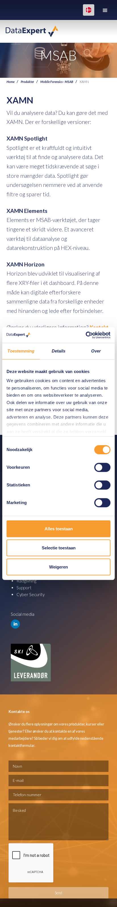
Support (24, 587)
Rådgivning (26, 580)
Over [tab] (96, 350)
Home (10, 81)
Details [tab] (59, 350)
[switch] (102, 467)
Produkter (27, 81)
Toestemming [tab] (20, 350)
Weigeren (58, 566)
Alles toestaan (59, 528)
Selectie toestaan (59, 547)
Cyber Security (30, 594)
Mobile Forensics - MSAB (56, 81)
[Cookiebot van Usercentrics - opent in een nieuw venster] (85, 335)
